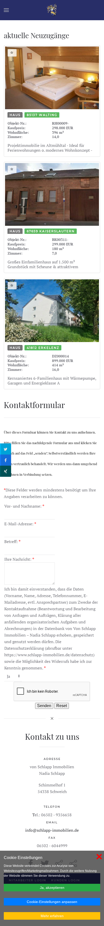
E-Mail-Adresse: (20, 524)
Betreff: (12, 541)
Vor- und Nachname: (24, 506)
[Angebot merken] (12, 53)
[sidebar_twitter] (5, 449)
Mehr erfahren (52, 916)
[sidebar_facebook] (5, 460)
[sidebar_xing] (5, 471)
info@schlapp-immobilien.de (52, 830)
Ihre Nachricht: (19, 559)
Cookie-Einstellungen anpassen (52, 902)
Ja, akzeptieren (52, 888)
